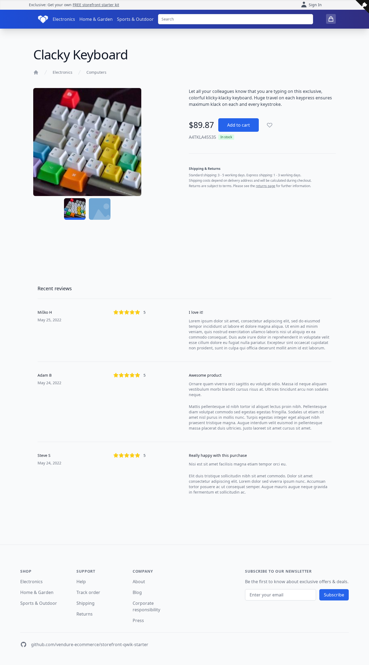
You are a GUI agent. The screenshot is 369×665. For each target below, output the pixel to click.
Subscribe (334, 595)
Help (81, 582)
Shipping (85, 603)
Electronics (64, 19)
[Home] (36, 72)
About (139, 582)
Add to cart (238, 125)
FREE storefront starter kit (96, 4)
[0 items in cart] (331, 19)
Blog (137, 592)
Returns (84, 614)
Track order (88, 592)
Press (138, 620)
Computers (96, 72)
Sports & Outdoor (135, 19)
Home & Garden (96, 19)
